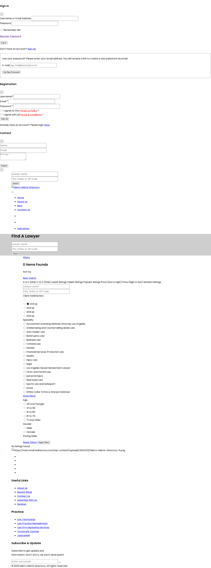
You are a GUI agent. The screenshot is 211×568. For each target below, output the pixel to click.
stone (29, 388)
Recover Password (10, 36)
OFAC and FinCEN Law (38, 372)
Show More (29, 396)
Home (20, 197)
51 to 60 (31, 412)
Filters (26, 257)
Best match (29, 278)
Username (6, 96)
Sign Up (32, 49)
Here (47, 125)
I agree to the (21, 110)
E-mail (6, 65)
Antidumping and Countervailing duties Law (50, 327)
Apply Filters (44, 442)
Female (31, 432)
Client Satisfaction (33, 295)
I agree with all (23, 114)
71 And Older (34, 420)
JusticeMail (23, 535)
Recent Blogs (24, 492)
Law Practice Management (32, 523)
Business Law (33, 340)
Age (25, 400)
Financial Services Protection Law (45, 352)
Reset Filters (30, 442)
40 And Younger (35, 404)
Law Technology (26, 519)
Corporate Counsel (28, 531)
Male (29, 428)
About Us (22, 201)
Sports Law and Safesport (40, 384)
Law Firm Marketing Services (33, 527)
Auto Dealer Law (35, 332)
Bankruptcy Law (35, 336)
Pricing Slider (30, 436)
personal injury (34, 376)
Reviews (21, 504)
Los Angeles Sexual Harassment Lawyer (48, 368)
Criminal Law (33, 344)
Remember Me (11, 30)
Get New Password (11, 72)
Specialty (28, 319)
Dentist (30, 348)
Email (4, 101)
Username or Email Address (15, 18)
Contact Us (23, 209)
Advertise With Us (27, 500)
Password (5, 23)
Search (16, 183)
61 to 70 (31, 416)
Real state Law (34, 380)
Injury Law (31, 360)
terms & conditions (31, 114)
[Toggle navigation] (12, 192)
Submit (4, 166)
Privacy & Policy (28, 110)
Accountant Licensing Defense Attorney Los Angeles (55, 323)
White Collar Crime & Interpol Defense (48, 392)
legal (29, 364)
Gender (27, 424)
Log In (3, 43)
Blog (19, 205)
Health (30, 356)
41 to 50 (31, 408)
